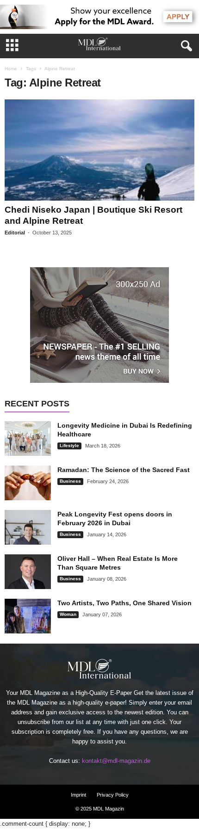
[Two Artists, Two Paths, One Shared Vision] (28, 616)
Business (70, 481)
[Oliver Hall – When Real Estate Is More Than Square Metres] (28, 571)
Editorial (15, 232)
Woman (68, 614)
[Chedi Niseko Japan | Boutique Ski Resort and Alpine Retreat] (99, 150)
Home (11, 68)
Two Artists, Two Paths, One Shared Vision (124, 603)
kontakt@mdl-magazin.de (116, 760)
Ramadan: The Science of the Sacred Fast (123, 469)
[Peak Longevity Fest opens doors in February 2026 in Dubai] (28, 527)
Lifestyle (69, 445)
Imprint (78, 795)
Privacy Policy (113, 795)
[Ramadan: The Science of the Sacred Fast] (28, 483)
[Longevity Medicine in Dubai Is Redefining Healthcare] (28, 438)
